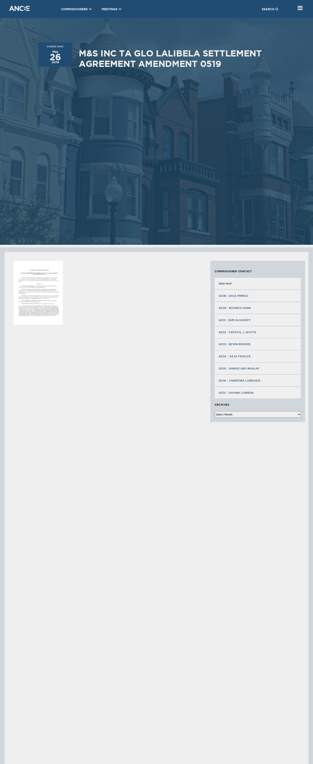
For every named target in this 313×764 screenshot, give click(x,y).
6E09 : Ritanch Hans (235, 307)
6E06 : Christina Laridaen (239, 380)
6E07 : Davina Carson (236, 392)
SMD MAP (225, 283)
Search (268, 9)
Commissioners (74, 9)
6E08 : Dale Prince (233, 295)
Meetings (110, 9)
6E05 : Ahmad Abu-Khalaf (239, 368)
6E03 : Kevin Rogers (234, 344)
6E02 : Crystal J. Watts (237, 332)
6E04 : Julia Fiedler (234, 356)
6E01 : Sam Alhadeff (235, 320)
